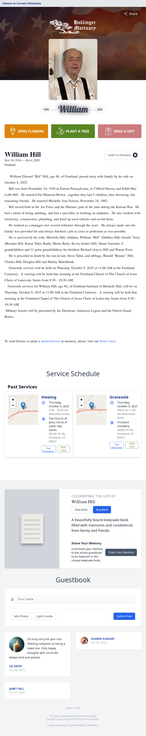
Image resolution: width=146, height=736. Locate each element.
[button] (23, 406)
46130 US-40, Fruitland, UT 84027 (57, 437)
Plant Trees (63, 449)
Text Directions (48, 449)
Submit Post (124, 616)
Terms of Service (83, 719)
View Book (81, 509)
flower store (108, 341)
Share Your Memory (121, 552)
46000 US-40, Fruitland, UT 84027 (125, 433)
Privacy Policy (62, 719)
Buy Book (102, 509)
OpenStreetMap (77, 725)
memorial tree (50, 341)
